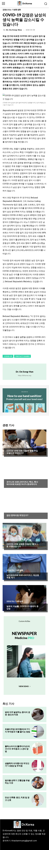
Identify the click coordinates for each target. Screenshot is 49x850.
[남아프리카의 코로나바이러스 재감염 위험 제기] (24, 567)
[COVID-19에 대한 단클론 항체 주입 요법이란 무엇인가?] (24, 442)
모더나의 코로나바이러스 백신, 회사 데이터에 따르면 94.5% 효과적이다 (22, 482)
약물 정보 (10, 446)
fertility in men (22, 356)
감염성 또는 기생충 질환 (12, 9)
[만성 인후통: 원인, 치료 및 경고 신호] (37, 800)
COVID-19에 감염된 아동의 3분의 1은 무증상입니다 (22, 545)
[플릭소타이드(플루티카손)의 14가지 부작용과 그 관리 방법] (37, 748)
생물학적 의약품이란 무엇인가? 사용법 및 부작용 (17, 764)
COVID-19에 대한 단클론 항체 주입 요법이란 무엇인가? (22, 451)
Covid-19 (8, 356)
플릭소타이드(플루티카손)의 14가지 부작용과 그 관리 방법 (17, 748)
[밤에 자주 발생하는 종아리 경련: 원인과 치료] (37, 714)
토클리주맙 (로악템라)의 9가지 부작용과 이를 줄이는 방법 (17, 730)
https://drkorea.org (24, 375)
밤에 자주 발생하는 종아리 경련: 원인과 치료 (17, 713)
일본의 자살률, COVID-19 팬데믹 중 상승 (22, 607)
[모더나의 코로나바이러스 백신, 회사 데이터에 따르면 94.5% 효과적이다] (24, 474)
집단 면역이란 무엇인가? (17, 515)
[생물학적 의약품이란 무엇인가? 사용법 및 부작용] (37, 766)
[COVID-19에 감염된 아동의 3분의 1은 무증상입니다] (24, 536)
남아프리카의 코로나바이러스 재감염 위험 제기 (23, 576)
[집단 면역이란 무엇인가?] (24, 505)
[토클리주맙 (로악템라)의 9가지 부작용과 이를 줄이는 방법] (37, 731)
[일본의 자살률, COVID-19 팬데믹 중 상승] (24, 598)
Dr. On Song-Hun (14, 30)
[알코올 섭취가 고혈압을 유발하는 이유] (37, 783)
